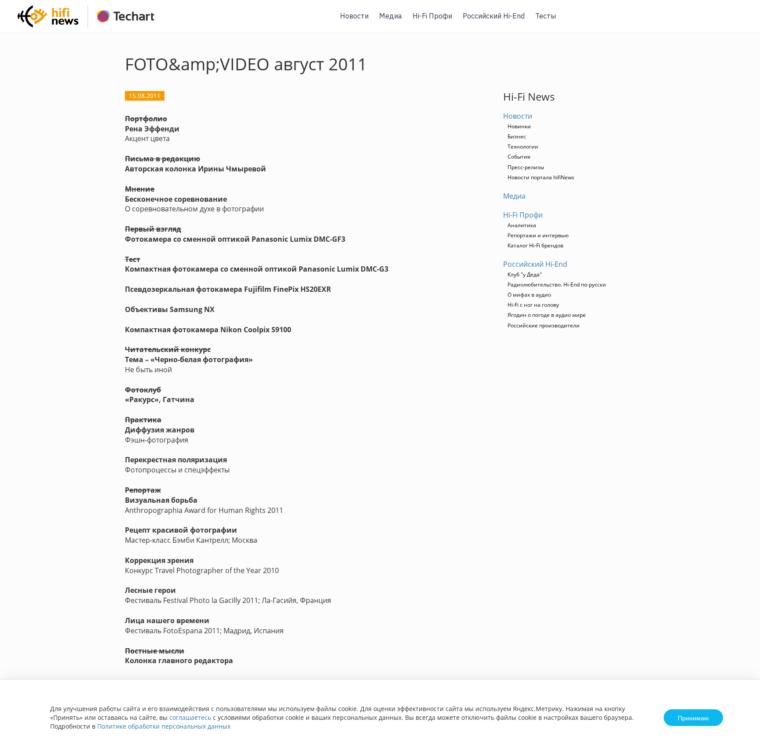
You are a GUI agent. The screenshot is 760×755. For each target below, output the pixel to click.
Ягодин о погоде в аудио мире (547, 315)
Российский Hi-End (494, 15)
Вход (740, 21)
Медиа (390, 15)
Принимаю (693, 717)
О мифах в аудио (529, 294)
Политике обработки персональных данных (163, 726)
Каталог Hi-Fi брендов (535, 245)
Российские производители (544, 325)
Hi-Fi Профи (432, 15)
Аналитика (522, 225)
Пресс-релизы (526, 167)
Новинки (519, 126)
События (519, 156)
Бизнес (517, 136)
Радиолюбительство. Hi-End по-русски (557, 284)
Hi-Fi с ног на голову (533, 305)
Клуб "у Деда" (525, 274)
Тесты (545, 15)
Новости (354, 15)
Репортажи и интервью (538, 235)
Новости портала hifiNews (541, 177)
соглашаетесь (190, 717)
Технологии (523, 146)
